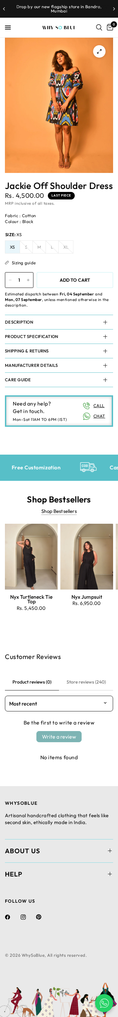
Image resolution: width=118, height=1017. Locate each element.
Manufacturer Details (31, 365)
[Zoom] (99, 51)
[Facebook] (12, 917)
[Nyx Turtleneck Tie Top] (31, 557)
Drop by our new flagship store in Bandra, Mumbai (59, 8)
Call (99, 405)
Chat (99, 416)
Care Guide (18, 379)
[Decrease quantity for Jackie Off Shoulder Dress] (10, 280)
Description (19, 322)
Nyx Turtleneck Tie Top (31, 599)
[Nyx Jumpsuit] (86, 557)
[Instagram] (28, 917)
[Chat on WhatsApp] (104, 1003)
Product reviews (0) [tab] (31, 682)
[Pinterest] (43, 917)
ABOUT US (22, 851)
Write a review (59, 736)
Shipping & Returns (27, 350)
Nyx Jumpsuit (86, 596)
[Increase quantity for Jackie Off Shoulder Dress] (28, 280)
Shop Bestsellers (58, 511)
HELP (13, 874)
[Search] (99, 27)
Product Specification (31, 336)
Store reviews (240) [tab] (86, 682)
